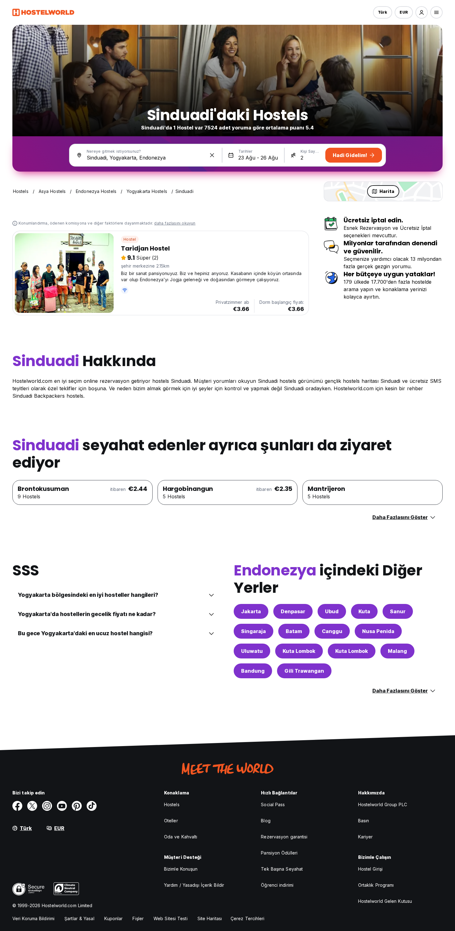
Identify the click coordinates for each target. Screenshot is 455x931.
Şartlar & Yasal (79, 918)
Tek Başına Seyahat (282, 869)
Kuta (364, 611)
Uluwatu (252, 651)
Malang (397, 651)
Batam (294, 631)
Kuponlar (113, 918)
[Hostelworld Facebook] (17, 806)
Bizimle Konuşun (181, 869)
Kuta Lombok (299, 651)
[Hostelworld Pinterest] (77, 806)
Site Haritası (209, 918)
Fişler (138, 918)
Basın (363, 820)
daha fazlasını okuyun (174, 223)
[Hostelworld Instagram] (47, 806)
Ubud (332, 611)
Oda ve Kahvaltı (180, 836)
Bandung (253, 671)
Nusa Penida (378, 631)
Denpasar (293, 611)
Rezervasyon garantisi (284, 836)
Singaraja (253, 631)
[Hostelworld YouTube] (62, 806)
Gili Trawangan (304, 671)
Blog (265, 820)
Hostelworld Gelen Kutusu (385, 901)
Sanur (397, 611)
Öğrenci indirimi (277, 885)
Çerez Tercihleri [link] (248, 918)
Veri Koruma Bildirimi (33, 918)
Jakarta (251, 611)
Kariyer (365, 836)
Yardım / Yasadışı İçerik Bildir (194, 885)
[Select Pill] (421, 12)
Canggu (332, 631)
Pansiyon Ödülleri (279, 852)
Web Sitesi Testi (171, 918)
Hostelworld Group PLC (382, 804)
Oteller (171, 820)
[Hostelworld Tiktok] (92, 806)
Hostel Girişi (370, 869)
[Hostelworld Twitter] (32, 806)
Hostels (172, 804)
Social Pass (273, 804)
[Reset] (212, 155)
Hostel (130, 239)
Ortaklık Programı (376, 885)
